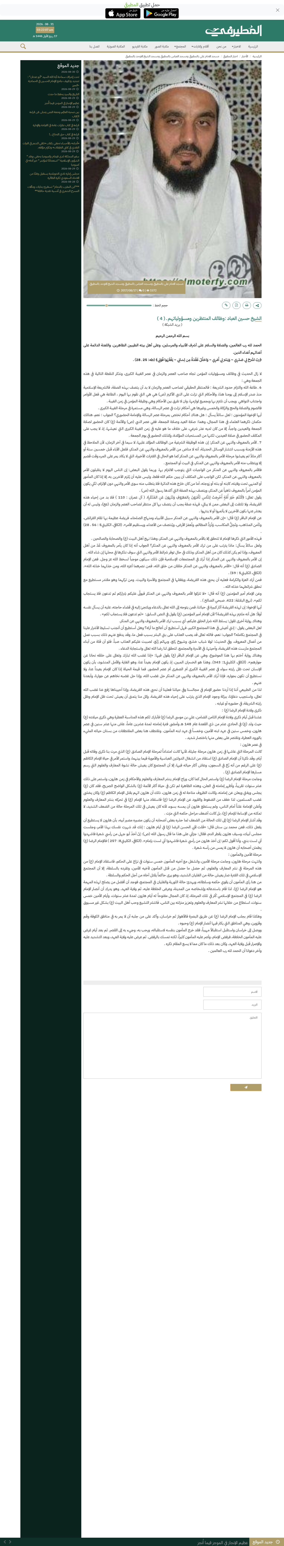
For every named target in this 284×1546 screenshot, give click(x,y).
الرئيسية (253, 46)
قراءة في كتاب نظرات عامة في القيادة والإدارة (56, 125)
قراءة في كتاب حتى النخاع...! (64, 134)
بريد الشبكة (172, 324)
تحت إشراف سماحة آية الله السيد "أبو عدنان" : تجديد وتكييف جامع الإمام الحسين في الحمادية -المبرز (53, 81)
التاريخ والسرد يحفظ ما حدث (63, 94)
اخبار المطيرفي (230, 56)
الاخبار (237, 46)
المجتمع (181, 46)
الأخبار (245, 56)
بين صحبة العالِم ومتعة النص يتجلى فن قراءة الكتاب (54, 114)
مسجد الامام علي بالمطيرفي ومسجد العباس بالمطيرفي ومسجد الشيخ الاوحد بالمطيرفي (172, 56)
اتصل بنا (94, 46)
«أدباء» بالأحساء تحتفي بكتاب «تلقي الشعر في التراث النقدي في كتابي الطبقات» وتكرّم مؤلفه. (51, 145)
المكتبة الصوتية (116, 46)
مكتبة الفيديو (139, 46)
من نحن (221, 46)
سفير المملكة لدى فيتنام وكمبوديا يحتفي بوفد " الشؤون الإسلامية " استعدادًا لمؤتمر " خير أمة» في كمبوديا (52, 160)
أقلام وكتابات (201, 46)
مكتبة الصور (162, 46)
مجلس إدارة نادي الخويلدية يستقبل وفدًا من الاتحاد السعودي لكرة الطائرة (54, 176)
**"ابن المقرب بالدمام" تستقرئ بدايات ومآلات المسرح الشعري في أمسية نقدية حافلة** (53, 189)
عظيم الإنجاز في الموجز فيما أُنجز (62, 103)
